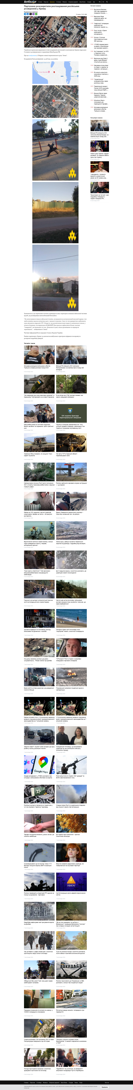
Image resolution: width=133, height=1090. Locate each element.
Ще (94, 2)
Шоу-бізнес (83, 2)
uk (99, 1)
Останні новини (96, 6)
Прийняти (105, 1087)
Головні (40, 2)
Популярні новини (97, 117)
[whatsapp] (36, 14)
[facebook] (28, 14)
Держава (52, 2)
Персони (46, 2)
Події (80, 1082)
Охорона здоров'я (73, 2)
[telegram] (25, 14)
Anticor (30, 2)
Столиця (58, 2)
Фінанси (65, 2)
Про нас (107, 1082)
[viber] (33, 14)
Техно (76, 1082)
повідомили (33, 55)
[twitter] (31, 14)
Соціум (89, 2)
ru (103, 1)
